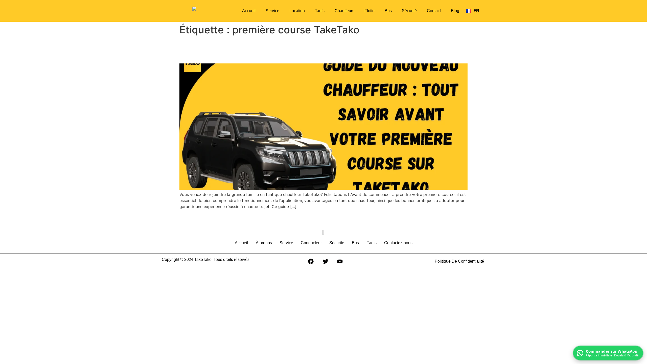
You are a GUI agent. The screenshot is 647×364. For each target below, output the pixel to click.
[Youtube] (340, 261)
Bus (388, 11)
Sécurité (409, 11)
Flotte (369, 11)
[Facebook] (311, 261)
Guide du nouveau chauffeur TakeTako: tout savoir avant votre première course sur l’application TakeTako (315, 49)
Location (297, 11)
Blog (455, 11)
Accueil (249, 11)
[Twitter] (325, 261)
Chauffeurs (344, 11)
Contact (434, 11)
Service (272, 11)
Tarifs (320, 11)
